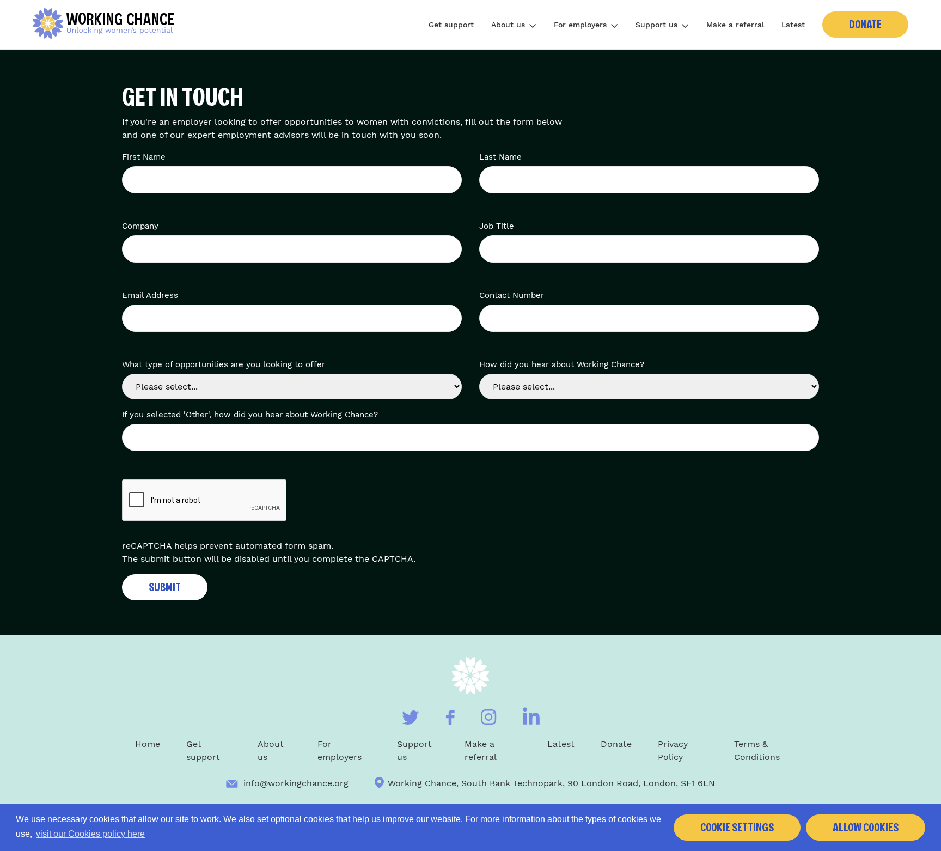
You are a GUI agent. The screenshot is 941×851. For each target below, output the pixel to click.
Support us (656, 24)
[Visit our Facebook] (450, 717)
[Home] (107, 24)
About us (508, 24)
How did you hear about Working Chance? (561, 364)
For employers (580, 24)
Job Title (496, 226)
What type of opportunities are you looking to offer (223, 364)
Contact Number (511, 295)
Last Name (500, 157)
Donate (865, 24)
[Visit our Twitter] (410, 717)
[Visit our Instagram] (489, 717)
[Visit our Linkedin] (531, 716)
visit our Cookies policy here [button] (90, 833)
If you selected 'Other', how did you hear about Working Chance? (250, 415)
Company (140, 226)
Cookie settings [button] (737, 827)
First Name (144, 157)
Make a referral (735, 24)
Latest (793, 24)
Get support (451, 24)
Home (147, 744)
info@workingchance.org (296, 783)
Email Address (150, 295)
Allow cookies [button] (866, 827)
